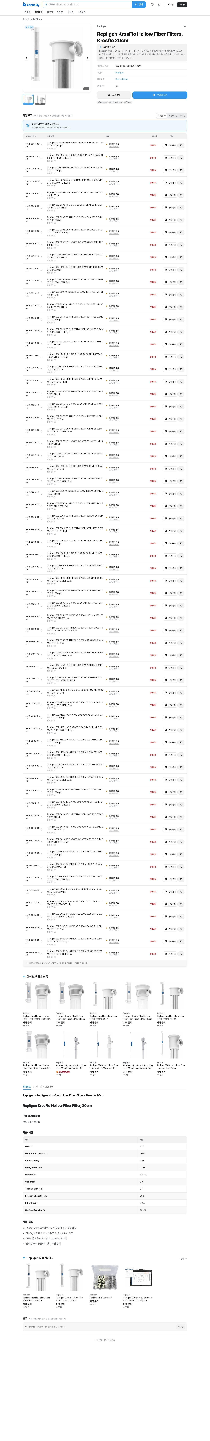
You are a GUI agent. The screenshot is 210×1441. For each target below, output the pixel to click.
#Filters (127, 102)
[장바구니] (159, 4)
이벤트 (70, 12)
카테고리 (39, 12)
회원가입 (182, 4)
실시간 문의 (116, 95)
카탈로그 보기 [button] (162, 95)
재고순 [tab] (182, 116)
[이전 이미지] (26, 57)
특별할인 (82, 12)
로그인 (170, 4)
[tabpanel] (105, 1169)
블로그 (50, 12)
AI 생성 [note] (30, 27)
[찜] (152, 4)
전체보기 (183, 1259)
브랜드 (60, 12)
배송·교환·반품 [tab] (47, 1086)
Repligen (102, 26)
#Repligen (102, 102)
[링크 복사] (184, 26)
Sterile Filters (35, 19)
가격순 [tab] (162, 116)
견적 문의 (172, 145)
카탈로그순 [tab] (173, 116)
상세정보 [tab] (27, 1086)
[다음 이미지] (87, 57)
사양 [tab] (36, 1086)
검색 (141, 4)
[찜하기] (181, 145)
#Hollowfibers (115, 102)
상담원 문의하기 (114, 147)
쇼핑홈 (28, 12)
